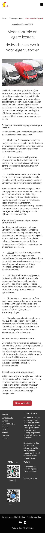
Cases (4, 429)
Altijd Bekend (28, 528)
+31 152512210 (31, 471)
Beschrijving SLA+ (34, 517)
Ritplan (5, 420)
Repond (5, 426)
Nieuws (5, 432)
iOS (10, 504)
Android (12, 480)
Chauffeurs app (8, 423)
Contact (5, 438)
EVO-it (5, 4)
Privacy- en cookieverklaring (13, 517)
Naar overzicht (22, 403)
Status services (30, 478)
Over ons (5, 435)
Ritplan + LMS (7, 417)
